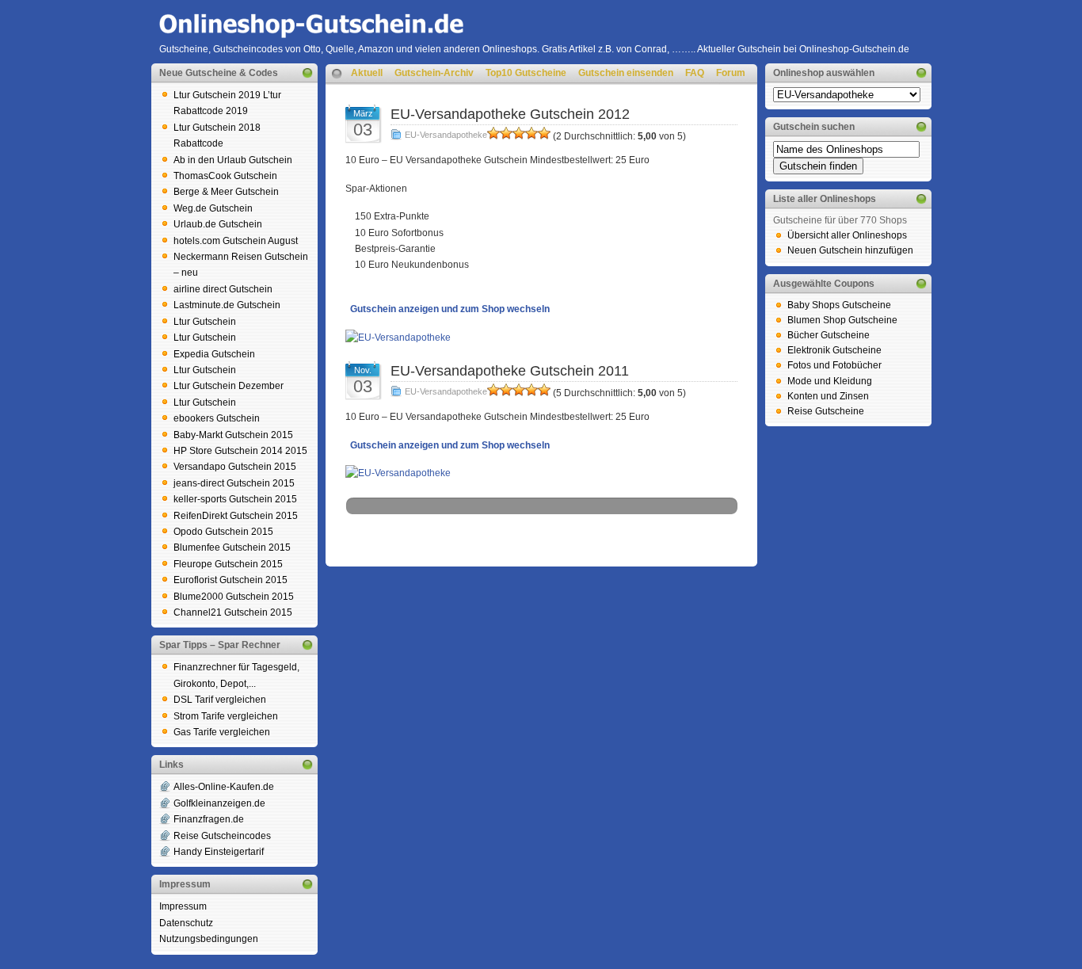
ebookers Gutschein (216, 418)
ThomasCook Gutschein (225, 175)
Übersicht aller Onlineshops (847, 235)
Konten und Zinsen (828, 396)
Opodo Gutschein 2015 (223, 531)
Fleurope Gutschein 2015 (228, 564)
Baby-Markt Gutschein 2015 (233, 435)
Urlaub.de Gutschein (217, 224)
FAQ (694, 72)
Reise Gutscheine (825, 411)
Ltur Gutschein (204, 321)
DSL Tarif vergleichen (219, 699)
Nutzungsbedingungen (208, 938)
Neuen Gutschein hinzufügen (850, 250)
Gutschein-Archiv (434, 72)
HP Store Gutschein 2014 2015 (240, 450)
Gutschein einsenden (625, 72)
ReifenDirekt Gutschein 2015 (235, 515)
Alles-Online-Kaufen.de (223, 786)
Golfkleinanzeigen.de (219, 803)
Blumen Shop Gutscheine (842, 320)
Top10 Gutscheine (526, 72)
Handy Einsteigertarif (218, 851)
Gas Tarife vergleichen (221, 732)
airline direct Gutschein (222, 289)
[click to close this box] (307, 73)
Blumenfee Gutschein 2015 (232, 547)
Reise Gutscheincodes (222, 835)
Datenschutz (186, 923)
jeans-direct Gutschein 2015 (234, 483)
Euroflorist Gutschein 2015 (230, 580)
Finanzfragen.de (208, 819)
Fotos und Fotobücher (834, 365)
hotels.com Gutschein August (235, 240)
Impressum (183, 906)
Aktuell (367, 72)
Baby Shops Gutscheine (839, 305)
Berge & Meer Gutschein (226, 191)
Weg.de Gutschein (213, 208)
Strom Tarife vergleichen (225, 716)
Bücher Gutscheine (828, 335)
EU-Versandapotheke (446, 134)
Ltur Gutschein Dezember (228, 385)
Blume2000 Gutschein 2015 (233, 596)
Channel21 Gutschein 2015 (232, 612)
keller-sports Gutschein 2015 (235, 499)
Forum (730, 72)
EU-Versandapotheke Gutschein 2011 (510, 371)
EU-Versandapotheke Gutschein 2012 (510, 114)
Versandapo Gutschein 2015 (234, 466)
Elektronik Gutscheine (834, 350)
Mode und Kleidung (829, 381)
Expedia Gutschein (214, 354)
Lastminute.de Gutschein (226, 305)
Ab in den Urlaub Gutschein (232, 160)
